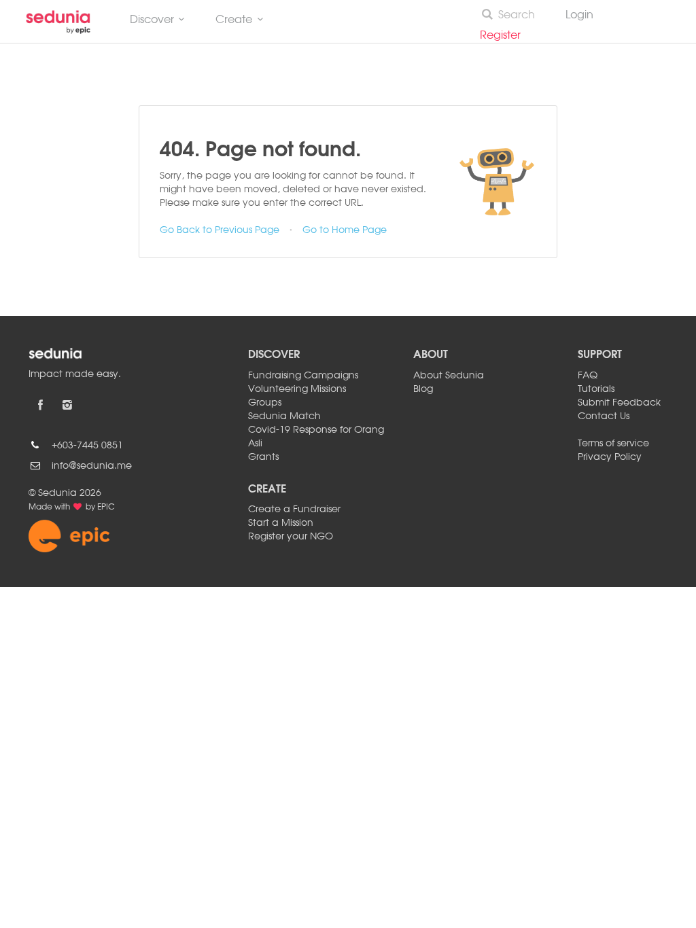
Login (579, 15)
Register (506, 36)
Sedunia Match (284, 416)
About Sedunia (448, 375)
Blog (423, 389)
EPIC (106, 507)
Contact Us (603, 416)
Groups (264, 403)
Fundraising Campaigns (303, 375)
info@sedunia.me (92, 466)
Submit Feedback (619, 403)
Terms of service (613, 443)
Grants (263, 457)
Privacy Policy (610, 457)
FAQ (587, 375)
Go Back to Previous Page (219, 230)
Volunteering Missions (297, 389)
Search (516, 15)
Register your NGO (290, 536)
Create (233, 20)
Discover (152, 20)
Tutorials (596, 389)
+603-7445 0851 (87, 445)
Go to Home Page (344, 230)
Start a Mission (280, 523)
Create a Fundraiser (294, 509)
